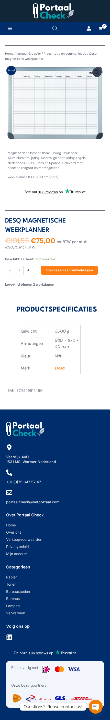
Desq (60, 368)
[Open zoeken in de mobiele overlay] (55, 28)
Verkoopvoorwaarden (24, 539)
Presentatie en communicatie (65, 54)
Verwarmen (15, 613)
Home (9, 54)
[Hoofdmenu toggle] (10, 28)
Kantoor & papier (28, 54)
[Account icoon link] (88, 28)
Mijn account (17, 554)
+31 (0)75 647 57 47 (23, 482)
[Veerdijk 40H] (9, 447)
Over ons (13, 532)
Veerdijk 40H (17, 457)
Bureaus (13, 598)
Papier (11, 577)
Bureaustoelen (18, 591)
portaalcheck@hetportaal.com (33, 502)
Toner (11, 584)
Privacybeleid (17, 546)
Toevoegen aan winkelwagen (69, 270)
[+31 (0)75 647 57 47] (9, 472)
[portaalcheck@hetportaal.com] (9, 492)
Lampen (13, 606)
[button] (97, 72)
